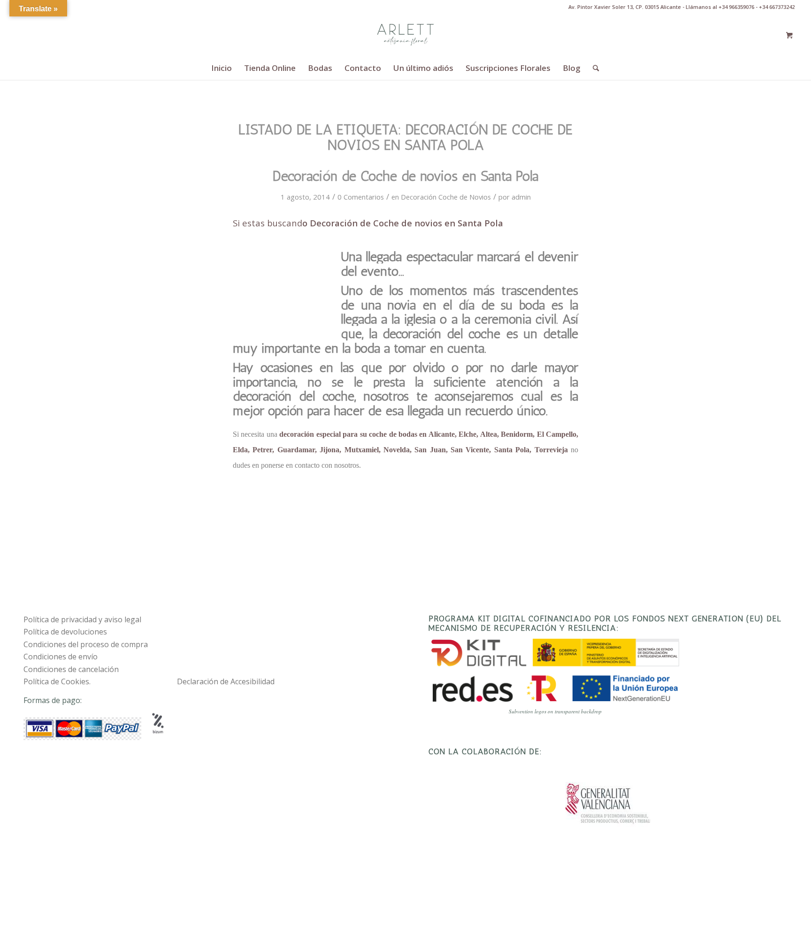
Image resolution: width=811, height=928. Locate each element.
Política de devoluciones (65, 631)
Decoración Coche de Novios (446, 196)
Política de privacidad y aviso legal (82, 619)
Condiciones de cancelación (71, 669)
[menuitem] (221, 68)
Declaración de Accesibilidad (226, 681)
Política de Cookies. (57, 681)
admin (521, 196)
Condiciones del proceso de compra (85, 644)
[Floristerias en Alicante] (405, 35)
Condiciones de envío (60, 656)
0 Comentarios (360, 196)
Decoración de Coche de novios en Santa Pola (405, 176)
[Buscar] (593, 68)
